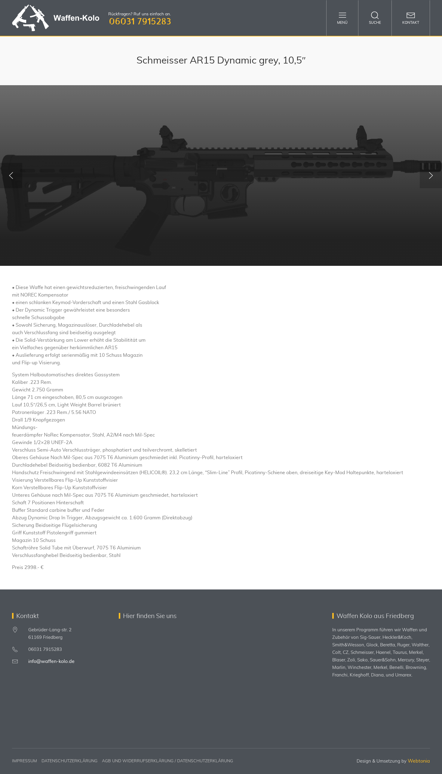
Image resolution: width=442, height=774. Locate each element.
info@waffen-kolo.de (51, 661)
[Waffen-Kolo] (55, 18)
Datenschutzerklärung (69, 761)
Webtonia (419, 761)
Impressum (24, 761)
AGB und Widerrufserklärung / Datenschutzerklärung (167, 761)
